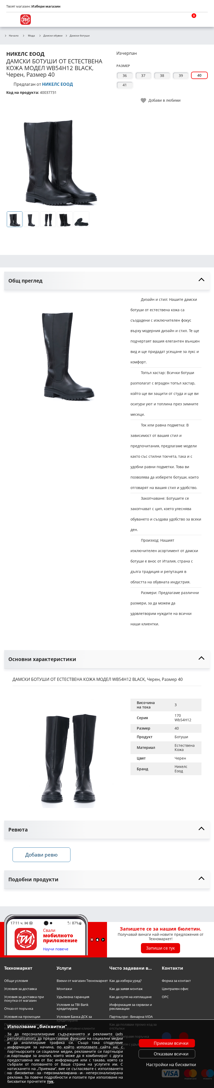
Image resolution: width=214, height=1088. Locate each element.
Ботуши (181, 736)
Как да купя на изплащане (130, 997)
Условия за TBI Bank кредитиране (72, 1006)
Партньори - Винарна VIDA (131, 1016)
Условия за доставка (20, 989)
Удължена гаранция (73, 997)
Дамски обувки (52, 35)
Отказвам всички (171, 1054)
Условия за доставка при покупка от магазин (24, 998)
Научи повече (55, 949)
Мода (31, 35)
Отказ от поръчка (18, 1009)
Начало (14, 35)
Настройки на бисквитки (171, 1064)
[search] (177, 19)
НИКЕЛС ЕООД (57, 84)
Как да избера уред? (125, 981)
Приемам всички (171, 1043)
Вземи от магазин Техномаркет (82, 981)
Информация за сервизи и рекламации (130, 1006)
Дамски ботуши (80, 35)
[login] (202, 19)
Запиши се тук (160, 948)
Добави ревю (41, 854)
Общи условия (16, 981)
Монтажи (64, 989)
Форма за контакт (176, 981)
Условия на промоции (22, 1016)
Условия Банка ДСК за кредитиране (74, 1018)
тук (50, 1081)
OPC (165, 997)
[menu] (11, 19)
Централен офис (175, 989)
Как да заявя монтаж (126, 989)
